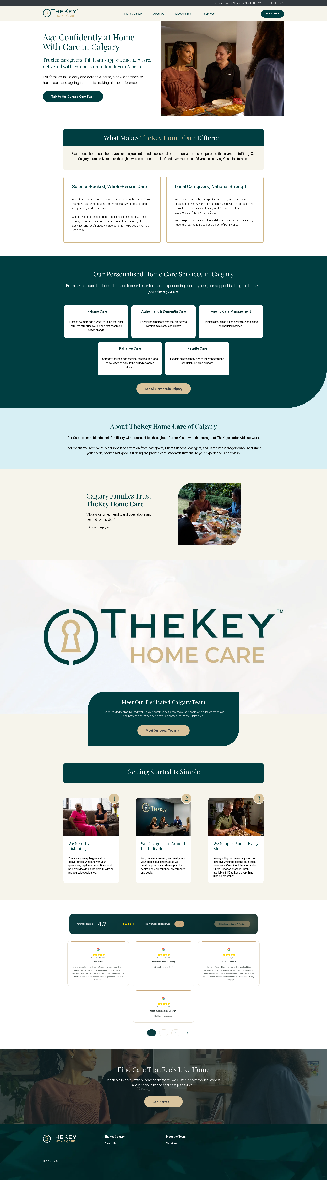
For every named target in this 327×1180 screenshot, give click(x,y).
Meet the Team (176, 1136)
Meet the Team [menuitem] (184, 13)
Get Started (272, 13)
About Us (110, 1143)
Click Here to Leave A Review (232, 923)
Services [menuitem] (209, 13)
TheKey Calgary (115, 1136)
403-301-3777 (276, 3)
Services (171, 1143)
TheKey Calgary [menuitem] (133, 13)
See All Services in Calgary (163, 389)
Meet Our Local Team (161, 730)
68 (179, 924)
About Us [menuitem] (158, 13)
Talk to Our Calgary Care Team (73, 96)
